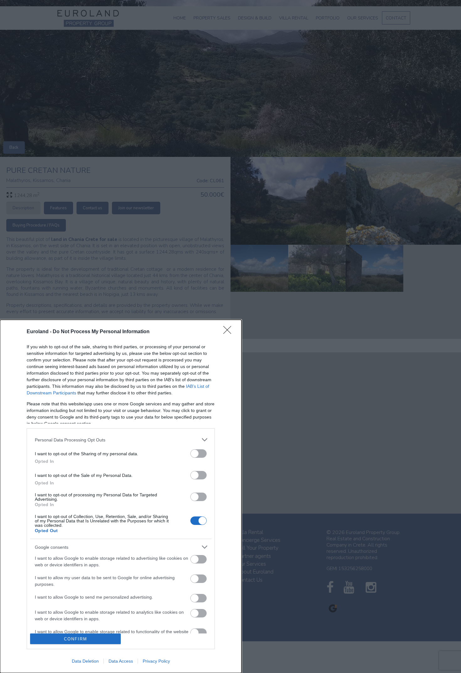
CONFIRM (75, 639)
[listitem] (121, 439)
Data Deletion (85, 661)
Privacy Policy (156, 661)
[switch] (198, 453)
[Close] (229, 332)
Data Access (121, 661)
